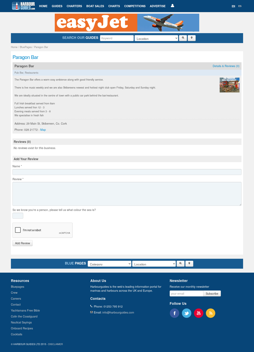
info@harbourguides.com (118, 312)
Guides (57, 6)
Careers (16, 298)
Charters (74, 6)
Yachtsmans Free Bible (25, 310)
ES (239, 6)
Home (43, 6)
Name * (17, 166)
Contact (16, 304)
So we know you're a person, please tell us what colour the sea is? (54, 210)
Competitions (134, 6)
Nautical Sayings (21, 322)
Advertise (157, 6)
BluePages (26, 47)
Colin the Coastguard (24, 316)
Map (43, 130)
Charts (114, 6)
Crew (14, 292)
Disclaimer (55, 344)
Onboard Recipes (22, 328)
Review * (18, 179)
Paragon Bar (41, 47)
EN (233, 6)
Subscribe (212, 293)
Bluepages (17, 287)
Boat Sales (95, 6)
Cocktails (16, 334)
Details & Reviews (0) (226, 66)
